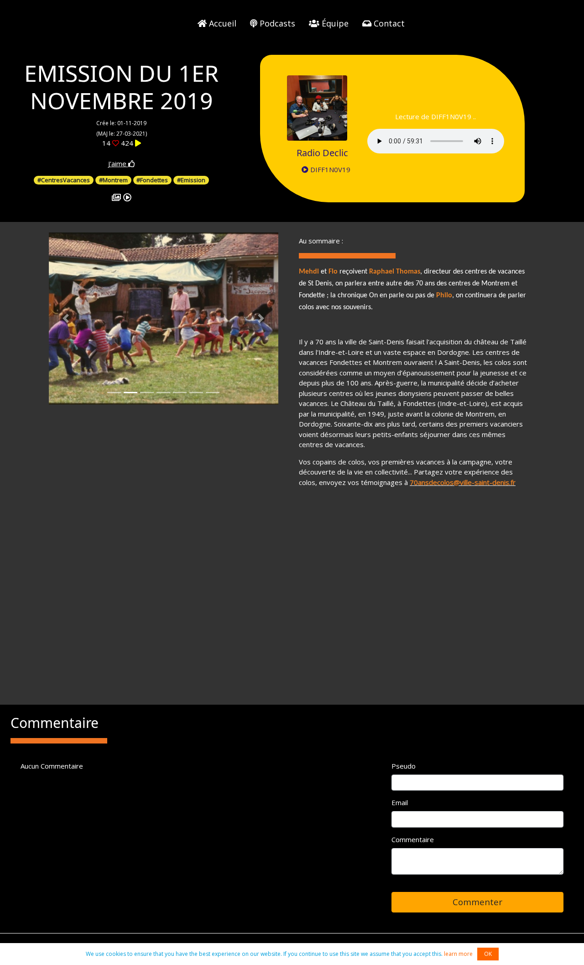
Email (399, 802)
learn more (458, 954)
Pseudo (403, 765)
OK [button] (488, 954)
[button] (66, 318)
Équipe (334, 23)
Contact (388, 23)
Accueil (221, 23)
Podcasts (276, 23)
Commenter (477, 901)
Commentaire (412, 839)
